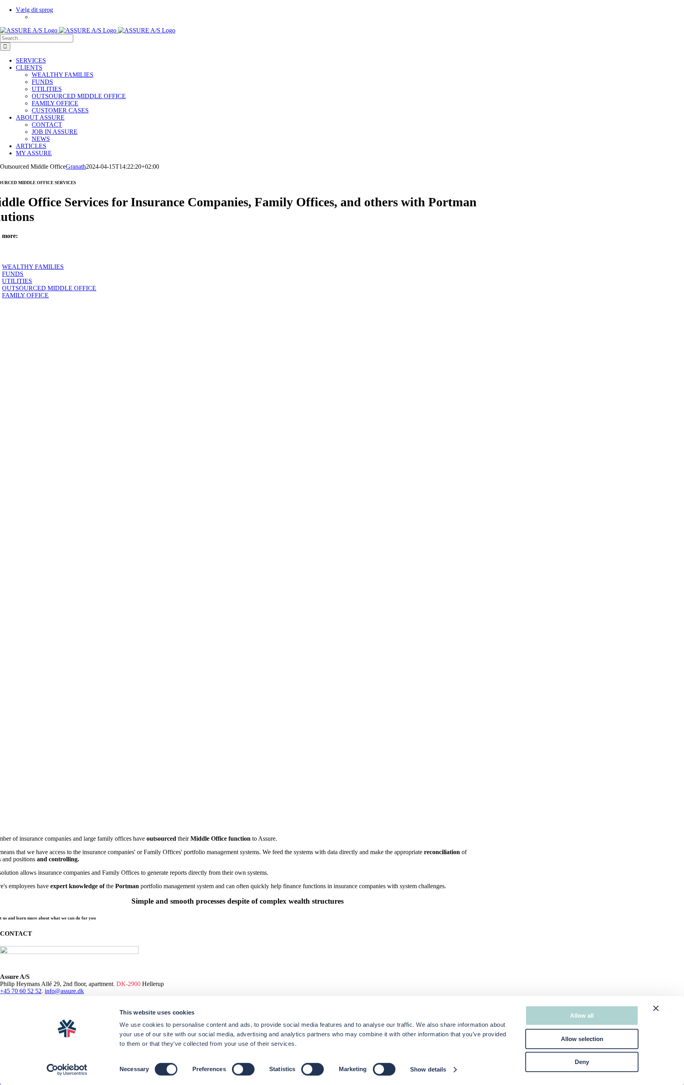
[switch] (243, 1069)
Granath (76, 166)
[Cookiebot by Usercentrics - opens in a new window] (67, 1069)
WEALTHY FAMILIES (33, 266)
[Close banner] (656, 1008)
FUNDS (12, 273)
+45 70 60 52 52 (21, 991)
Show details (428, 1069)
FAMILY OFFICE (25, 295)
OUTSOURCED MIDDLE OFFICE (49, 288)
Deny (582, 1061)
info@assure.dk (64, 991)
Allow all (582, 1015)
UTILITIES (17, 281)
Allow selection (582, 1039)
